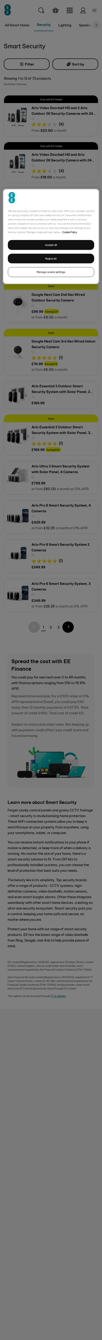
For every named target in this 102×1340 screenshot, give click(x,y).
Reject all (50, 258)
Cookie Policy (69, 232)
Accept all (51, 244)
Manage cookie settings (51, 272)
